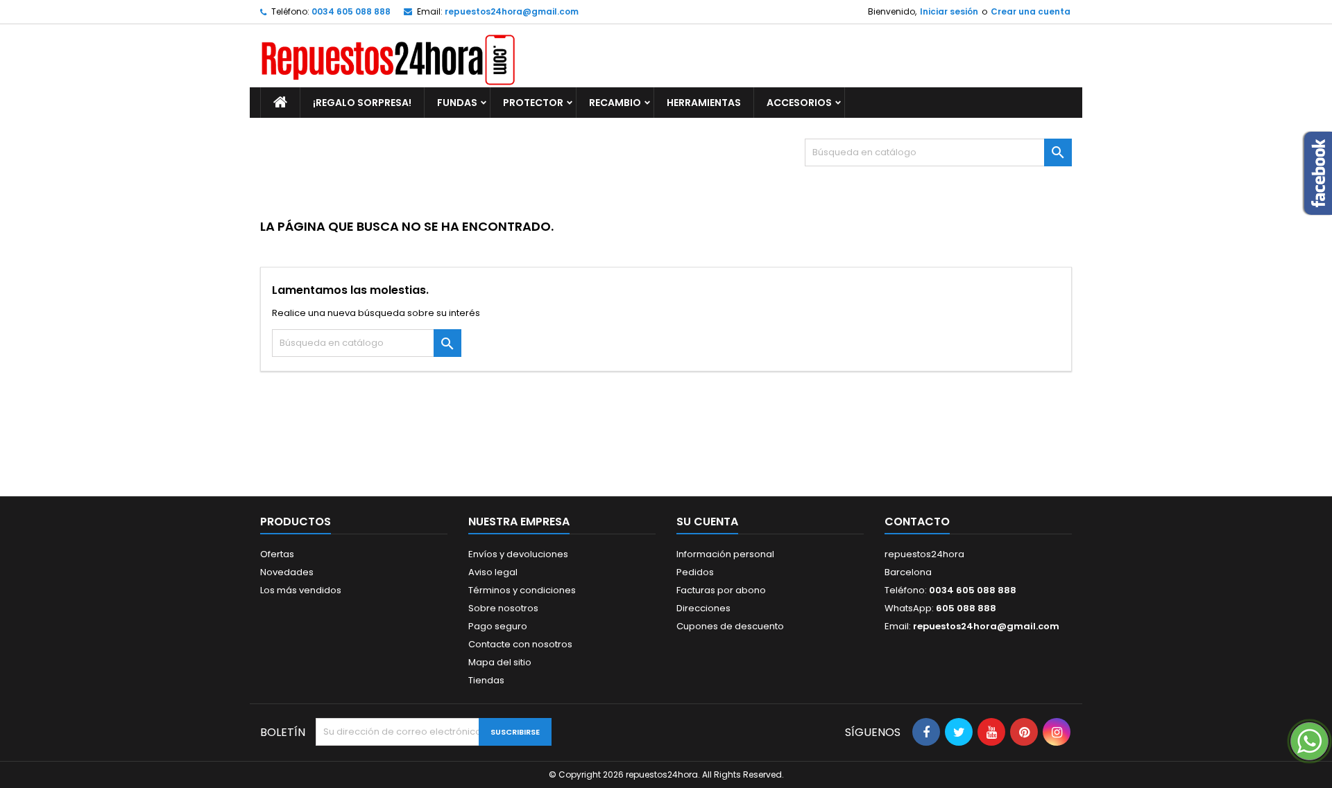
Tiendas (486, 680)
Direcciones (703, 608)
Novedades (287, 572)
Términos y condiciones (522, 590)
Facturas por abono (721, 590)
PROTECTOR (533, 103)
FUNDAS (457, 103)
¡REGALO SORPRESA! (362, 103)
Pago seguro (497, 626)
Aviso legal (493, 572)
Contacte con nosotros (520, 644)
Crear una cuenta (1030, 11)
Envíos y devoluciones (518, 554)
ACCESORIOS (799, 103)
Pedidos (695, 572)
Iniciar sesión (949, 11)
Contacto (917, 521)
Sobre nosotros (503, 608)
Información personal (725, 554)
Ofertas (277, 554)
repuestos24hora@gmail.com (512, 11)
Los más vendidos (300, 590)
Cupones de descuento (730, 626)
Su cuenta (707, 521)
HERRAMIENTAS (704, 103)
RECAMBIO (615, 103)
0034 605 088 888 (351, 11)
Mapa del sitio (499, 662)
